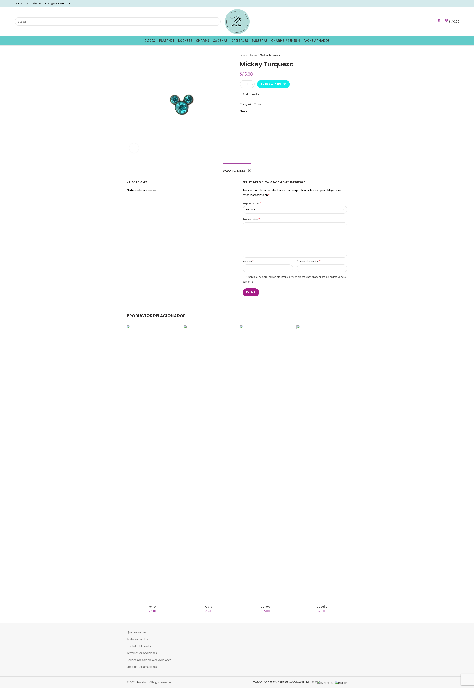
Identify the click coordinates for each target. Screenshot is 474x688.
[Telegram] (455, 3)
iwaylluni (142, 682)
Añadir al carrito (273, 84)
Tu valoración (251, 219)
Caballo (321, 606)
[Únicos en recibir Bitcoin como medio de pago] (340, 682)
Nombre (248, 261)
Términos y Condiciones (142, 652)
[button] (175, 339)
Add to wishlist (252, 94)
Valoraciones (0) (237, 171)
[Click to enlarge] (134, 148)
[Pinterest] (442, 3)
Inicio (243, 54)
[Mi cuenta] (430, 21)
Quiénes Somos (136, 632)
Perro (152, 606)
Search (215, 21)
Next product (345, 55)
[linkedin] (446, 3)
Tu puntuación (252, 203)
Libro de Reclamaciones (142, 666)
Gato (208, 606)
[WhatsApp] (451, 3)
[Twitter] (438, 3)
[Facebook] (434, 3)
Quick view (175, 348)
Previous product (338, 55)
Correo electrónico (309, 261)
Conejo (265, 606)
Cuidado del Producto (140, 646)
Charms (252, 54)
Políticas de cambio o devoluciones (149, 659)
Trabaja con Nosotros (141, 639)
